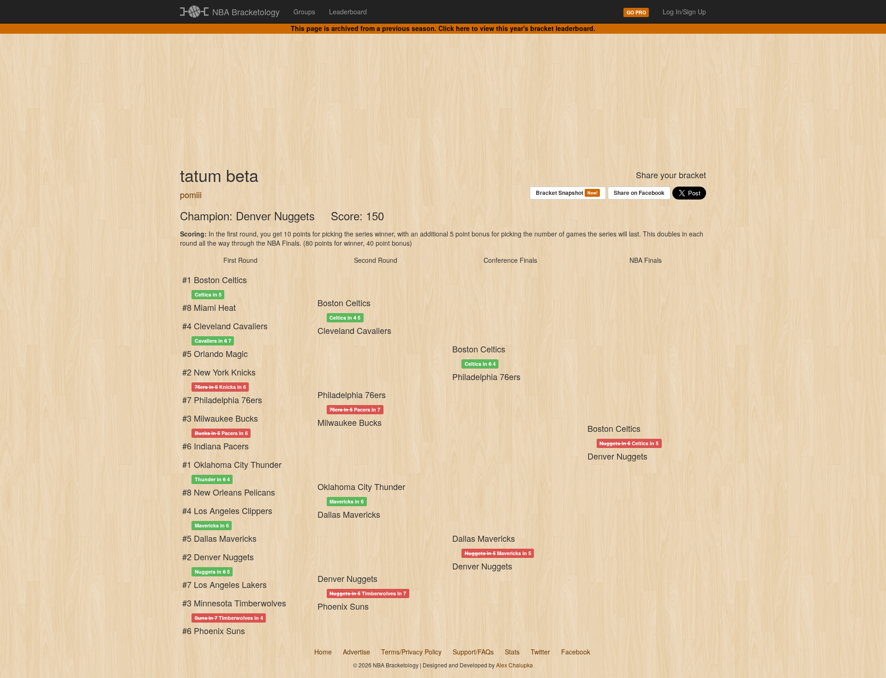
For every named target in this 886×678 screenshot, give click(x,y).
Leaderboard (348, 11)
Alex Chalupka (514, 665)
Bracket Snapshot (566, 192)
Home (323, 651)
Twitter (540, 651)
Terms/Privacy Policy (411, 651)
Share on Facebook (639, 192)
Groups (304, 11)
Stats (512, 651)
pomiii (191, 194)
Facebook (575, 651)
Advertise (356, 651)
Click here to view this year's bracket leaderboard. (516, 28)
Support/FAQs (473, 651)
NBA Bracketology (246, 12)
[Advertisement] (443, 92)
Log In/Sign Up (684, 11)
